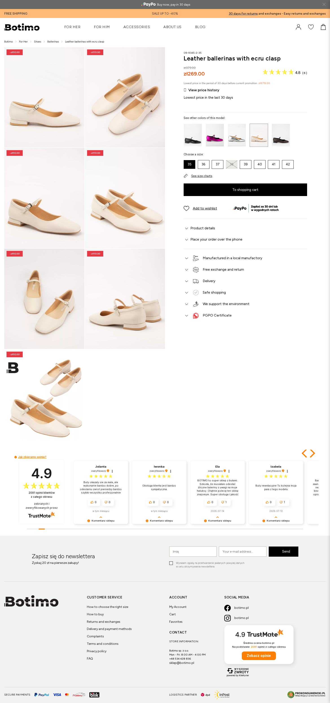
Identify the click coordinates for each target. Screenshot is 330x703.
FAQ (90, 659)
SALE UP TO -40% (165, 14)
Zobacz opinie (259, 656)
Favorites (176, 622)
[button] (200, 208)
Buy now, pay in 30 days (173, 4)
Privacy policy (96, 651)
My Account (178, 607)
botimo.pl (241, 608)
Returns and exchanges (103, 622)
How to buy (95, 614)
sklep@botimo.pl (181, 663)
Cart (172, 614)
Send (286, 551)
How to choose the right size (107, 607)
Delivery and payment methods (109, 629)
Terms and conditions (103, 644)
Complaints (95, 636)
